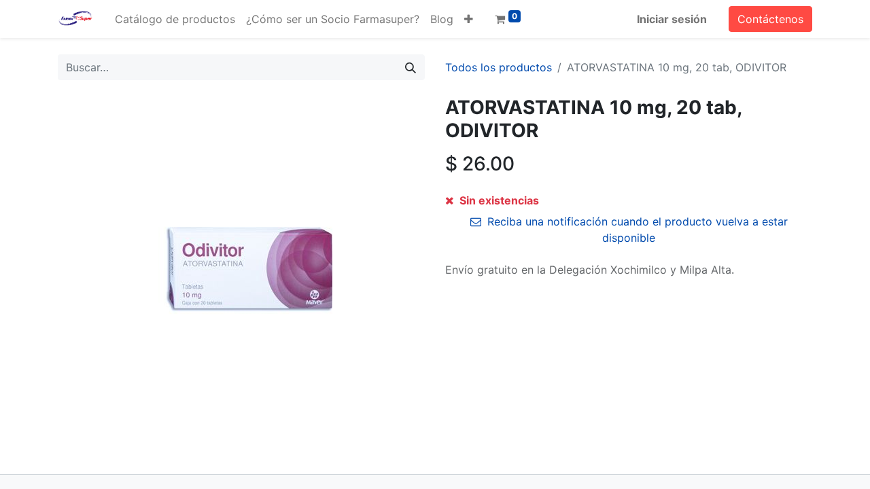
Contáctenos (770, 19)
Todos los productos (498, 67)
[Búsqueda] (410, 67)
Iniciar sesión (672, 19)
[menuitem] (175, 19)
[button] (468, 19)
